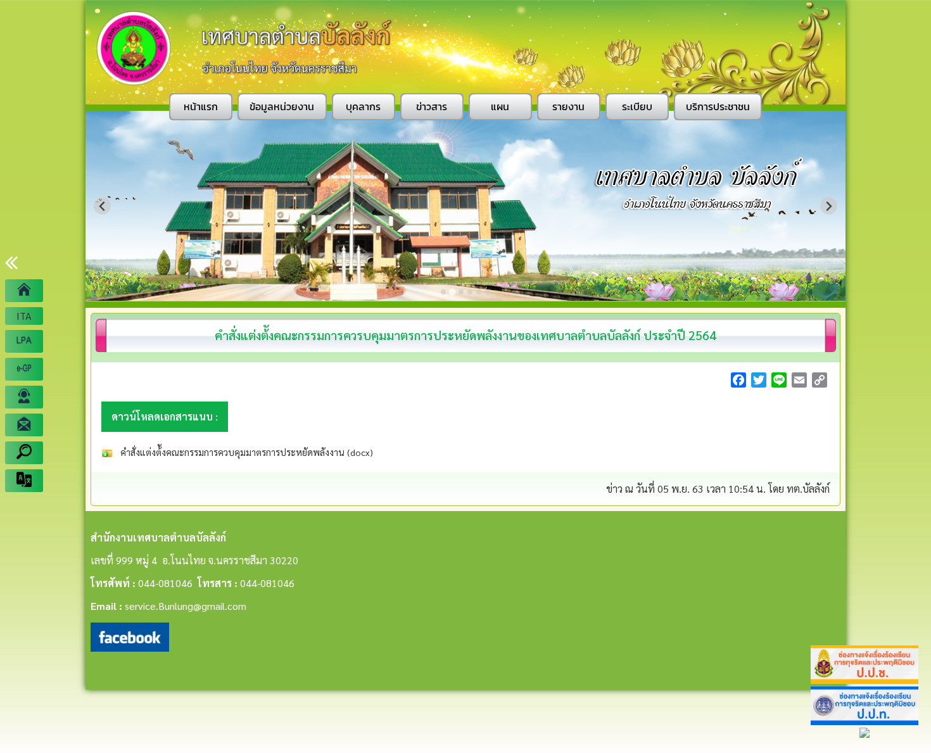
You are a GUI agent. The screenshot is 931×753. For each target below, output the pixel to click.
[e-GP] (24, 369)
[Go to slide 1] (443, 291)
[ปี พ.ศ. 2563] (24, 341)
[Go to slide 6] (487, 291)
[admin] (24, 397)
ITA (24, 315)
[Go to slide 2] (451, 291)
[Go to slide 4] (469, 291)
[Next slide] (828, 206)
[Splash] (24, 290)
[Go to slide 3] (461, 291)
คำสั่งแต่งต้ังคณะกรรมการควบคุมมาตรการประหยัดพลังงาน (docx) (245, 452)
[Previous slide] (102, 206)
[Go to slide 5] (478, 291)
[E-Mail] (24, 425)
